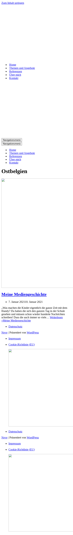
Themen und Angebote (22, 68)
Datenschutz (15, 326)
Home (12, 64)
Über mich (15, 74)
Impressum (15, 338)
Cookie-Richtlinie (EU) (22, 344)
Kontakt (13, 78)
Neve (4, 332)
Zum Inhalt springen (12, 2)
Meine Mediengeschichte (24, 294)
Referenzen (15, 71)
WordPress (33, 332)
